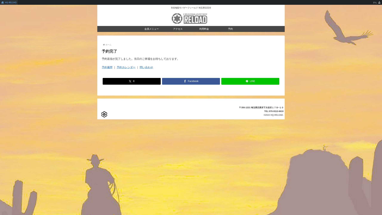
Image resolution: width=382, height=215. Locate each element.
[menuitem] (377, 2)
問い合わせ (146, 67)
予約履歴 (107, 67)
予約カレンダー (126, 67)
